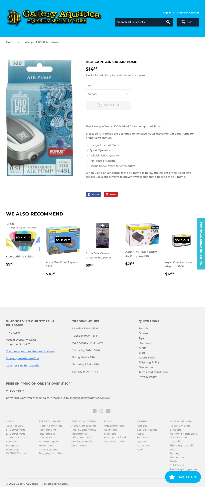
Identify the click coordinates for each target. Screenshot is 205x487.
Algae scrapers (48, 449)
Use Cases (145, 343)
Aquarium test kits (83, 425)
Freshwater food (115, 437)
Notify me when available (200, 243)
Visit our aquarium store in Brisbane (30, 351)
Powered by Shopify (55, 483)
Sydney (174, 453)
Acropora (12, 445)
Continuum (79, 445)
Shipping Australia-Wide (22, 358)
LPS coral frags (15, 433)
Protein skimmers (50, 425)
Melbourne (177, 457)
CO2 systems (47, 437)
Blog (142, 352)
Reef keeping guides (183, 469)
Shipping (110, 75)
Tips (141, 338)
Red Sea (142, 425)
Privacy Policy (148, 376)
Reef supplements (83, 429)
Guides (143, 333)
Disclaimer (146, 367)
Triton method (81, 437)
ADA (140, 449)
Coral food (111, 429)
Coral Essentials (81, 441)
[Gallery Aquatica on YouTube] (108, 411)
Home (10, 42)
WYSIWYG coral (16, 453)
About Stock (147, 357)
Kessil (141, 433)
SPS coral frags (15, 429)
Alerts (143, 347)
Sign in (167, 12)
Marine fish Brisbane (183, 433)
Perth (173, 461)
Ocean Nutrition (115, 441)
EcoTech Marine (147, 429)
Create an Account (188, 12)
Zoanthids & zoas (17, 437)
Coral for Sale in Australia (22, 365)
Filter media (47, 433)
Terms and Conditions (153, 372)
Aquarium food (114, 425)
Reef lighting (47, 429)
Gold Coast (177, 465)
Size (88, 86)
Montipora (12, 449)
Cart (191, 22)
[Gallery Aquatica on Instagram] (101, 411)
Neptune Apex (48, 441)
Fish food (110, 433)
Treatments (79, 433)
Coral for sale (14, 425)
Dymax (141, 441)
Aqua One (143, 445)
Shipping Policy (149, 362)
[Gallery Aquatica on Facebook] (94, 411)
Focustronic (46, 445)
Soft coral (12, 441)
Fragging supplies (51, 453)
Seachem (143, 437)
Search (143, 328)
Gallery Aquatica (27, 483)
